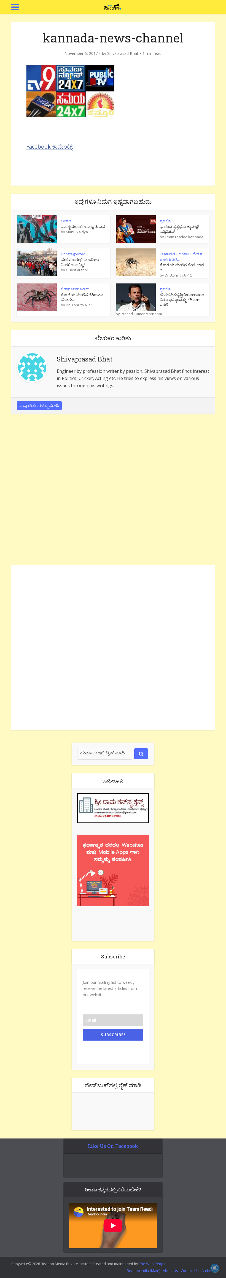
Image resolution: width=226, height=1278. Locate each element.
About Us (170, 1270)
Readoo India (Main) (143, 1270)
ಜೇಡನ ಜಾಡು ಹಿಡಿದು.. (76, 288)
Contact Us (190, 1270)
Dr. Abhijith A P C (178, 275)
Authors (208, 1270)
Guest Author (77, 269)
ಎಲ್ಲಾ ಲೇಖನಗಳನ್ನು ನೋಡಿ (39, 405)
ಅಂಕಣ (66, 220)
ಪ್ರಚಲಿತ (165, 220)
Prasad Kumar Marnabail (142, 313)
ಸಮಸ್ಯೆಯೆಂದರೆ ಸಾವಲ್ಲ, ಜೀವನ (83, 226)
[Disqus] (113, 491)
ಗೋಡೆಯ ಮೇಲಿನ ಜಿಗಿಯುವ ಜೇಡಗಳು (82, 297)
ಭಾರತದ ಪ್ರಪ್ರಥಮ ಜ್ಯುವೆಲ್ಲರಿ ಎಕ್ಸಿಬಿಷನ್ (180, 229)
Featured (167, 253)
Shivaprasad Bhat (122, 53)
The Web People (152, 1263)
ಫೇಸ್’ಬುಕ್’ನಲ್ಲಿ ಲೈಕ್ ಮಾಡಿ (113, 1085)
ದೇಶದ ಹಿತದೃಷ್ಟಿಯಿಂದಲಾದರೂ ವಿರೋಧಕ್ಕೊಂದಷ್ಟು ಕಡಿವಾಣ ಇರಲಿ (182, 299)
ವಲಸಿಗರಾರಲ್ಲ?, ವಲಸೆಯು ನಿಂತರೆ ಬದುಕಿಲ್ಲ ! (80, 262)
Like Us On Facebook (113, 1146)
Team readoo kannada (184, 236)
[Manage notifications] (214, 1268)
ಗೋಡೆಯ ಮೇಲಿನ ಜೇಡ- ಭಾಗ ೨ (182, 267)
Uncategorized (73, 253)
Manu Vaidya (77, 231)
